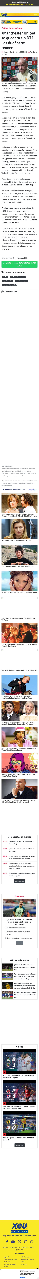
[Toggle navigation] (35, 15)
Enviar (20, 943)
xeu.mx (5, 1247)
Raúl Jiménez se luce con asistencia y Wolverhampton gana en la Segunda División (24, 985)
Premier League (21, 281)
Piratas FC (7, 1262)
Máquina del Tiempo (27, 1259)
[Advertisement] (20, 380)
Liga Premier (7, 281)
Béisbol (6, 1267)
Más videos (19, 1145)
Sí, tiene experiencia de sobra (16, 927)
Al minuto (24, 1264)
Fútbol (5, 277)
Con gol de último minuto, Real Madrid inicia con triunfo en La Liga (25, 994)
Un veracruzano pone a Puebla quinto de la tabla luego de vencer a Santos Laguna (22, 865)
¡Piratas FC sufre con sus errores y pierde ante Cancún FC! (24, 967)
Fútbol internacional (18, 277)
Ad (37, 1277)
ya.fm (32, 1247)
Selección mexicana (10, 1264)
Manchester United (10, 285)
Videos (23, 1262)
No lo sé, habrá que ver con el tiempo (19, 938)
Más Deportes (25, 1257)
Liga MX (6, 1257)
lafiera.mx (25, 1247)
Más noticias (19, 881)
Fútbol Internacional (10, 1259)
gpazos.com (20, 1250)
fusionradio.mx (15, 1247)
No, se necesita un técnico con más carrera (18, 933)
